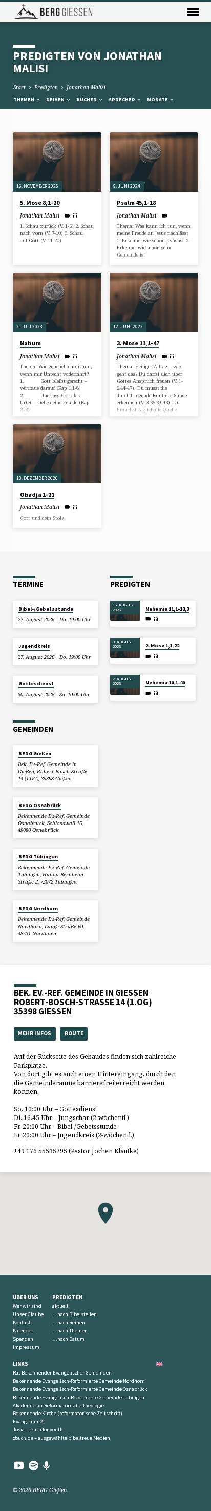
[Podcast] (46, 1465)
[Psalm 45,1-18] (154, 161)
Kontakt (22, 1322)
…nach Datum (68, 1339)
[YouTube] (19, 1465)
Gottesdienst (36, 683)
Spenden (23, 1339)
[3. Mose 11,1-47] (154, 302)
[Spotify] (33, 1465)
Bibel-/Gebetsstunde (45, 608)
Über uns (25, 1297)
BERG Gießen (34, 753)
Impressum (26, 1347)
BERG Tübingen (38, 856)
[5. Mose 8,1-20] (57, 161)
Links (20, 1363)
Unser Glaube (28, 1314)
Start (19, 87)
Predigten (46, 87)
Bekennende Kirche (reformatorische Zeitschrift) (67, 1413)
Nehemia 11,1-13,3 (167, 608)
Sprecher (122, 99)
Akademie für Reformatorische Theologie (58, 1405)
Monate (158, 99)
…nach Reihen (68, 1322)
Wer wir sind (27, 1306)
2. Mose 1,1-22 (162, 645)
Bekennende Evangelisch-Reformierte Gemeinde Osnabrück (80, 1389)
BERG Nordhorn (38, 908)
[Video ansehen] (67, 215)
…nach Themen (70, 1330)
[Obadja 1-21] (57, 453)
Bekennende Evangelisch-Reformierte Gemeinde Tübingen (78, 1397)
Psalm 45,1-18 (136, 202)
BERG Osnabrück (39, 805)
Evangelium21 (29, 1421)
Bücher (87, 99)
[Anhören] (75, 215)
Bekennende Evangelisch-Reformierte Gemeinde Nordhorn (79, 1381)
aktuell (60, 1306)
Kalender (23, 1330)
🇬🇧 (159, 1363)
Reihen (56, 99)
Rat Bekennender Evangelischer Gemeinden (62, 1372)
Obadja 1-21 (37, 494)
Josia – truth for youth (38, 1429)
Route (74, 1033)
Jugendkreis (34, 646)
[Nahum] (57, 302)
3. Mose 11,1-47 (138, 343)
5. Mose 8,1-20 (39, 202)
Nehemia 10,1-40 (165, 682)
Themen (24, 99)
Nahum (30, 343)
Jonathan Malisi (86, 87)
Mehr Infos (34, 1033)
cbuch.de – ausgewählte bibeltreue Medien (61, 1438)
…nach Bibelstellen (74, 1314)
